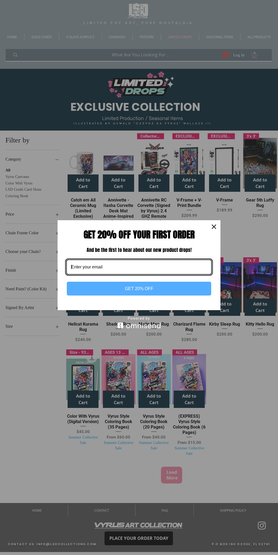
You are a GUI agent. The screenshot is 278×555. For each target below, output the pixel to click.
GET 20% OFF (139, 288)
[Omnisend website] (139, 322)
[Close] (213, 226)
